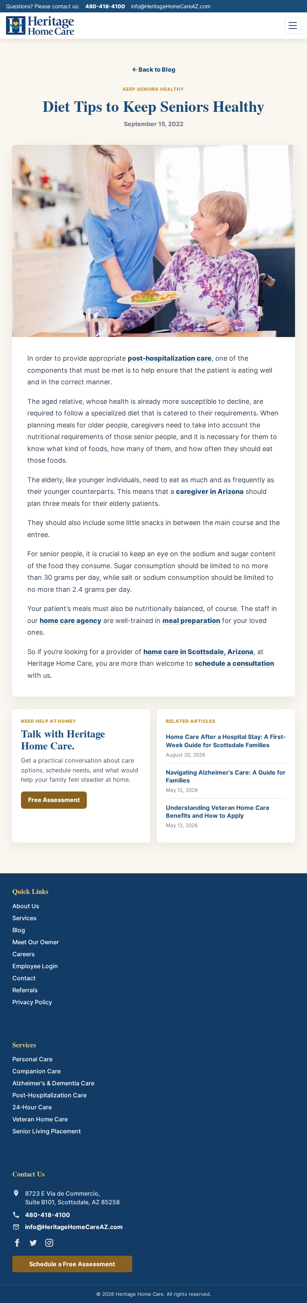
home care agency (70, 620)
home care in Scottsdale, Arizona (198, 652)
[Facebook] (17, 1242)
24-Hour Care (32, 1107)
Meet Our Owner (35, 942)
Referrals (25, 990)
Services (24, 918)
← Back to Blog (153, 69)
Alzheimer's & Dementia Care (53, 1083)
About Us (25, 906)
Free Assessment (54, 799)
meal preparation (191, 620)
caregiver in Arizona (210, 491)
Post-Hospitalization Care (49, 1095)
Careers (23, 954)
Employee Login (35, 966)
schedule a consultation (234, 663)
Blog (18, 930)
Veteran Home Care (40, 1119)
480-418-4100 (105, 6)
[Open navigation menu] (293, 25)
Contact (24, 978)
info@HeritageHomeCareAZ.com (170, 6)
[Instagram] (49, 1242)
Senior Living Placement (46, 1131)
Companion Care (36, 1071)
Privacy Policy (32, 1002)
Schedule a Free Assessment (72, 1264)
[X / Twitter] (33, 1242)
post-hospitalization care (170, 358)
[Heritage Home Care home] (40, 25)
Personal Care (32, 1059)
